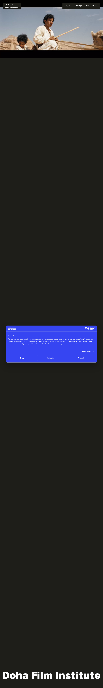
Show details (86, 351)
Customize (50, 358)
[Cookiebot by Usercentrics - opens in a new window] (86, 328)
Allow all (81, 358)
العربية (68, 6)
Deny (22, 358)
